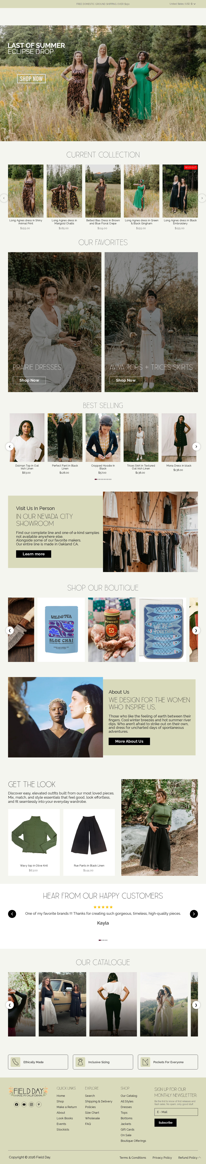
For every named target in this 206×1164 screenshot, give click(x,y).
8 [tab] (107, 479)
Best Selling (103, 404)
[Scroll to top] (199, 1157)
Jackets (126, 1124)
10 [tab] (110, 479)
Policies (90, 1107)
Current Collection (103, 154)
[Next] (202, 198)
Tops (124, 1112)
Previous (10, 447)
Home (61, 1095)
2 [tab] (97, 479)
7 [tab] (106, 479)
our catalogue (103, 961)
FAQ (88, 1124)
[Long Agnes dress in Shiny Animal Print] (25, 191)
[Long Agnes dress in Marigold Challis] (64, 191)
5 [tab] (102, 479)
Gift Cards (127, 1129)
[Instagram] (31, 1104)
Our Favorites (103, 241)
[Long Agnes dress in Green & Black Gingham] (141, 191)
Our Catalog (129, 1095)
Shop (60, 1101)
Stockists (63, 1129)
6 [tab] (104, 479)
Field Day (43, 1157)
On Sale (126, 1135)
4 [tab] (101, 479)
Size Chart (92, 1112)
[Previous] (4, 198)
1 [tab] (96, 479)
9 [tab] (109, 479)
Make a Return (67, 1107)
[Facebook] (16, 1104)
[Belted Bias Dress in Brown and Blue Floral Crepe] (103, 191)
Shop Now (29, 380)
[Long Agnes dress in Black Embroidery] (180, 191)
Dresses (126, 1107)
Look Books (65, 1118)
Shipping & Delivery (98, 1101)
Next (196, 447)
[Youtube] (24, 1104)
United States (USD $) (182, 4)
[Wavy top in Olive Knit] (34, 835)
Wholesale (92, 1118)
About (61, 1112)
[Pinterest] (39, 1104)
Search (90, 1095)
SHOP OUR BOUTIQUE (103, 587)
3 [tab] (99, 479)
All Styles (127, 1101)
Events (61, 1124)
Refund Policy (187, 1157)
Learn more (34, 554)
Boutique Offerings (133, 1140)
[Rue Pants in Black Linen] (89, 835)
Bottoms (126, 1118)
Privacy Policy (162, 1157)
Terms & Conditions (132, 1157)
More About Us (129, 741)
